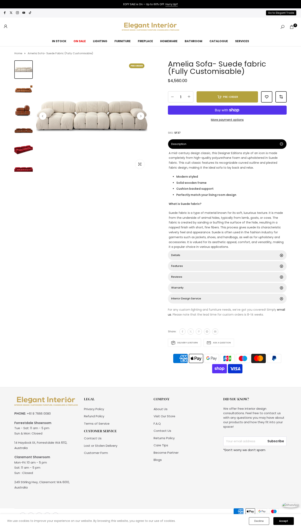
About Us (160, 409)
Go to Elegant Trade (281, 13)
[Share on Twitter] (191, 331)
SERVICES (242, 41)
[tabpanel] (227, 200)
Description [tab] (178, 144)
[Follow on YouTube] (23, 13)
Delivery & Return (187, 342)
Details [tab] (175, 255)
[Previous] (42, 116)
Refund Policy (94, 416)
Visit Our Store (164, 416)
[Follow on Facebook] (4, 13)
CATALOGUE (218, 41)
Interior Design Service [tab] (186, 298)
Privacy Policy (94, 409)
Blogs (158, 460)
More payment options (227, 120)
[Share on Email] (215, 331)
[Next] (140, 116)
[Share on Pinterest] (199, 331)
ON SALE (80, 41)
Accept (283, 521)
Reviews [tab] (176, 277)
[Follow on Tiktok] (30, 13)
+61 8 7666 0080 (39, 413)
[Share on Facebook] (182, 331)
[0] (291, 27)
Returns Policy (164, 438)
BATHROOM (193, 41)
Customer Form (96, 453)
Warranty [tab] (177, 288)
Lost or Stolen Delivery (100, 445)
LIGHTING (100, 41)
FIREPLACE (145, 41)
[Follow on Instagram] (17, 13)
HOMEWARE (169, 41)
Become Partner (166, 452)
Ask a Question (222, 342)
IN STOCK (59, 41)
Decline (259, 521)
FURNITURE (122, 41)
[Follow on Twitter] (11, 13)
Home (18, 53)
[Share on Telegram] (207, 331)
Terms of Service (97, 423)
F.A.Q (157, 423)
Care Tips (161, 445)
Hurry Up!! (171, 4)
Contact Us (93, 438)
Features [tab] (177, 266)
